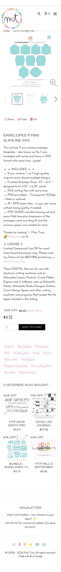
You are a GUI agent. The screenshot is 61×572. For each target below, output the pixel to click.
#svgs (36, 353)
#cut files (9, 372)
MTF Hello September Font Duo (44, 467)
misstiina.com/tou (14, 261)
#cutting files (21, 353)
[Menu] (55, 13)
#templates (42, 346)
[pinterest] (26, 545)
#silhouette (10, 359)
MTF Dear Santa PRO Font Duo (17, 425)
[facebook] (21, 545)
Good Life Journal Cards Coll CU (44, 425)
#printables (25, 346)
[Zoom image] (53, 83)
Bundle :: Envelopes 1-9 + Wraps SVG (17, 467)
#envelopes (27, 359)
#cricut (47, 353)
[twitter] (32, 545)
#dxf (7, 353)
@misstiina (14, 236)
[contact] (45, 545)
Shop (6, 31)
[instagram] (15, 545)
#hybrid (9, 346)
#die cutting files (41, 366)
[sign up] (39, 545)
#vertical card (27, 372)
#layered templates (16, 366)
